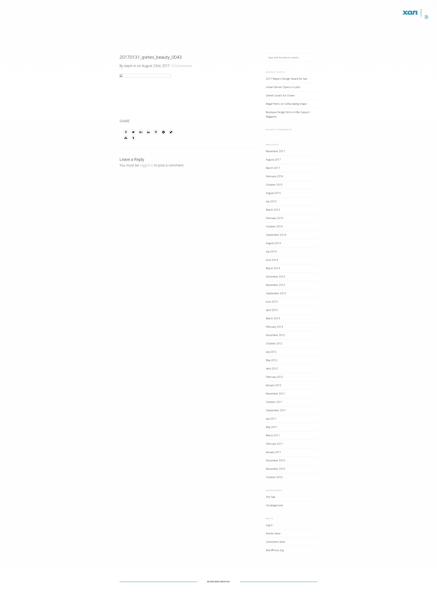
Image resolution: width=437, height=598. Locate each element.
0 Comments (182, 65)
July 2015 (271, 201)
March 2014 (273, 268)
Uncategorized (274, 505)
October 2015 (274, 184)
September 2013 (276, 293)
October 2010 (274, 477)
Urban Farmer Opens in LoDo (283, 87)
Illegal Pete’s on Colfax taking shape (286, 103)
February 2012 (274, 376)
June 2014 (272, 259)
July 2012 (271, 351)
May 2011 (271, 427)
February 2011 (274, 443)
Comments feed (275, 541)
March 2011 (273, 435)
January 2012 (273, 385)
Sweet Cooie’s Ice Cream (280, 95)
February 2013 (274, 326)
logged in (146, 165)
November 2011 (275, 393)
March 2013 (273, 318)
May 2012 (271, 360)
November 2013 (275, 285)
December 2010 (275, 460)
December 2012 (275, 335)
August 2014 (273, 243)
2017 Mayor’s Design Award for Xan (286, 78)
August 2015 (273, 193)
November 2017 (275, 151)
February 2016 (274, 176)
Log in (269, 525)
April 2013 (272, 310)
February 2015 (274, 218)
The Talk (270, 497)
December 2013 (275, 276)
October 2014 (274, 226)
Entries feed (273, 533)
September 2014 (276, 234)
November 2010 (275, 468)
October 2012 (274, 343)
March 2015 (273, 209)
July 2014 (271, 251)
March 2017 (273, 168)
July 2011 (271, 418)
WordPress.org (275, 550)
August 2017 (273, 159)
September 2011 (276, 410)
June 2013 (272, 301)
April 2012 (272, 368)
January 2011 (273, 452)
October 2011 (274, 402)
